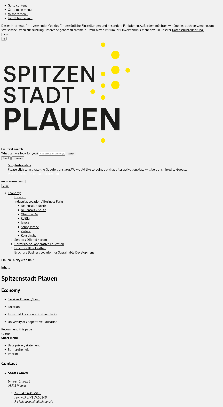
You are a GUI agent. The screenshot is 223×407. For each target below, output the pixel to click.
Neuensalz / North (33, 206)
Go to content (17, 5)
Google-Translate (19, 165)
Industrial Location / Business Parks (38, 201)
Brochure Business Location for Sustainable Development (54, 252)
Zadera (26, 231)
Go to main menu (20, 10)
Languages (18, 158)
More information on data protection (33, 174)
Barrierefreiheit (18, 349)
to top (5, 333)
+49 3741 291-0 (27, 393)
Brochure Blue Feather (30, 248)
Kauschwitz (29, 235)
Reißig (25, 218)
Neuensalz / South (33, 210)
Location (20, 197)
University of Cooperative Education (39, 244)
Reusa (25, 223)
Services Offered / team (30, 240)
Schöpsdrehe (30, 227)
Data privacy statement (24, 345)
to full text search (20, 18)
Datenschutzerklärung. (188, 30)
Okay (5, 34)
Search (6, 158)
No (4, 39)
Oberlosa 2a (29, 214)
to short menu (18, 14)
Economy (14, 193)
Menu (21, 181)
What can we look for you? (19, 153)
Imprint (13, 354)
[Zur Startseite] (66, 145)
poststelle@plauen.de (33, 401)
